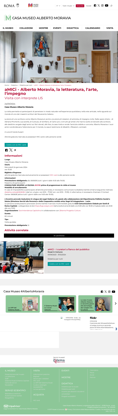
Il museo (8, 28)
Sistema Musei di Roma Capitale (17, 381)
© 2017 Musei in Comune (56, 409)
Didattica (73, 28)
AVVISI (38, 185)
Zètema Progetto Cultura (69, 210)
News (92, 373)
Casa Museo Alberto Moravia (41, 18)
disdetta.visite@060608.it (15, 192)
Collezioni (26, 28)
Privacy (69, 409)
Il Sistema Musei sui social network (50, 308)
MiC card (53, 175)
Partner (93, 377)
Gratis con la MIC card (16, 145)
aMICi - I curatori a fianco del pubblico (68, 249)
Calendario (92, 28)
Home (7, 85)
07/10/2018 (102, 325)
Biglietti (36, 376)
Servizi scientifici (15, 390)
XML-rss (112, 411)
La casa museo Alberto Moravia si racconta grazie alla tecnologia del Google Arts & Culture (87, 305)
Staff (6, 378)
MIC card (36, 381)
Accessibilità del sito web (108, 410)
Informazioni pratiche (41, 374)
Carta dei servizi (11, 383)
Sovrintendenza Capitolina (30, 210)
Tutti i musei (67, 6)
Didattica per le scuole (70, 387)
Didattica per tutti (26, 85)
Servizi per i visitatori (41, 378)
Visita (109, 28)
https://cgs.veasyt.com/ (44, 206)
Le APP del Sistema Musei (13, 309)
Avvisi (92, 375)
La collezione (10, 376)
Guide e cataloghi (40, 385)
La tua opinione (39, 389)
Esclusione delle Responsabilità (83, 409)
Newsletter (9, 385)
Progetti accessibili (69, 396)
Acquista (80, 6)
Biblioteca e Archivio (12, 393)
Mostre (43, 28)
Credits (98, 409)
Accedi (88, 6)
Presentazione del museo (14, 374)
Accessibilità (38, 387)
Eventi (57, 28)
